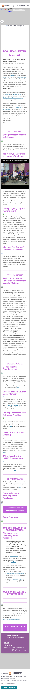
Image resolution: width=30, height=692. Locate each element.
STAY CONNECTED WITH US (15, 627)
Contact (6, 642)
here (20, 487)
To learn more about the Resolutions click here (15, 509)
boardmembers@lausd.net (16, 579)
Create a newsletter (9, 687)
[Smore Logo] (6, 5)
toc (2, 21)
